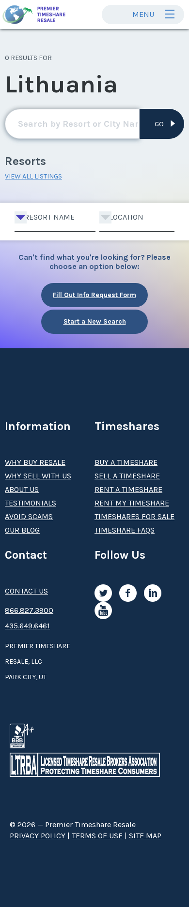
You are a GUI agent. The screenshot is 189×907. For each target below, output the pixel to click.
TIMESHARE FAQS (124, 530)
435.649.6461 (27, 625)
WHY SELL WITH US (38, 475)
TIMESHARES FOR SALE (134, 516)
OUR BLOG (22, 530)
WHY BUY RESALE (35, 462)
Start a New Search (94, 321)
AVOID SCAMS (29, 516)
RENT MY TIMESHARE (131, 502)
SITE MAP (145, 835)
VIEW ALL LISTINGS (33, 176)
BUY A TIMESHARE (126, 462)
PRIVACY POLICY (37, 835)
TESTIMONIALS (30, 502)
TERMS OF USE (97, 835)
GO (159, 124)
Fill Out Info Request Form (94, 295)
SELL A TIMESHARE (127, 475)
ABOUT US (22, 489)
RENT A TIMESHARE (128, 489)
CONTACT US (26, 590)
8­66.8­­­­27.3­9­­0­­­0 (29, 610)
